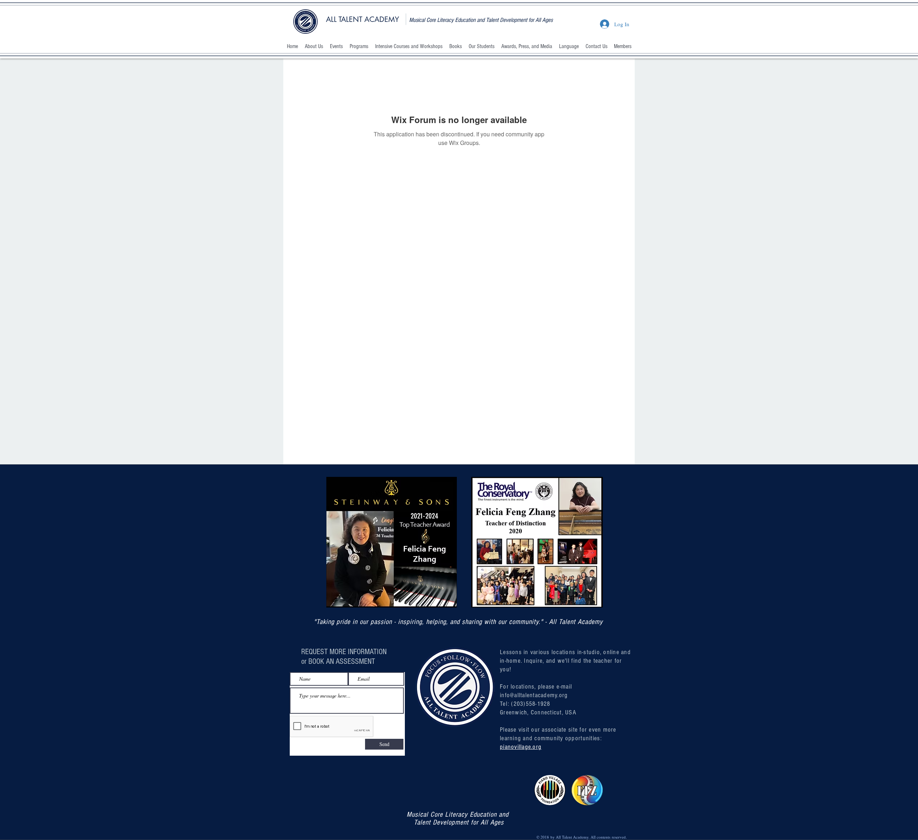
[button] (313, 46)
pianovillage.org (520, 747)
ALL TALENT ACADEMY (362, 19)
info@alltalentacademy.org (534, 695)
